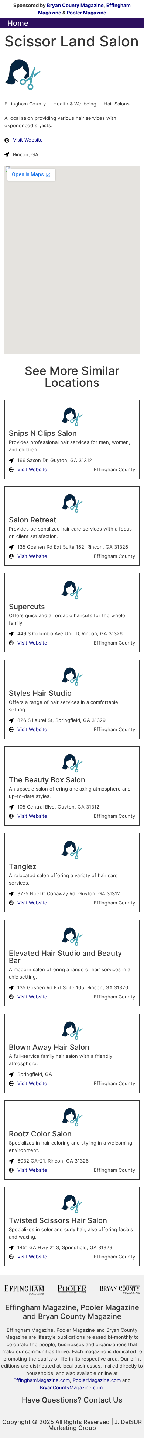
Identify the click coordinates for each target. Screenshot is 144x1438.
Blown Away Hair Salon (49, 1047)
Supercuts (27, 606)
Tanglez (23, 866)
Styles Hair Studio (40, 693)
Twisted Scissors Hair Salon (58, 1220)
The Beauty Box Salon (47, 779)
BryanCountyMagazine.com (71, 1387)
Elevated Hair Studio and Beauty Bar (65, 957)
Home (17, 23)
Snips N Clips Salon (43, 433)
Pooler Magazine (86, 12)
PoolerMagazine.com (97, 1380)
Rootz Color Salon (40, 1133)
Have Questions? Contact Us (72, 1400)
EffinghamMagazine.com (41, 1380)
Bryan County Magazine (75, 5)
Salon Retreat (32, 519)
